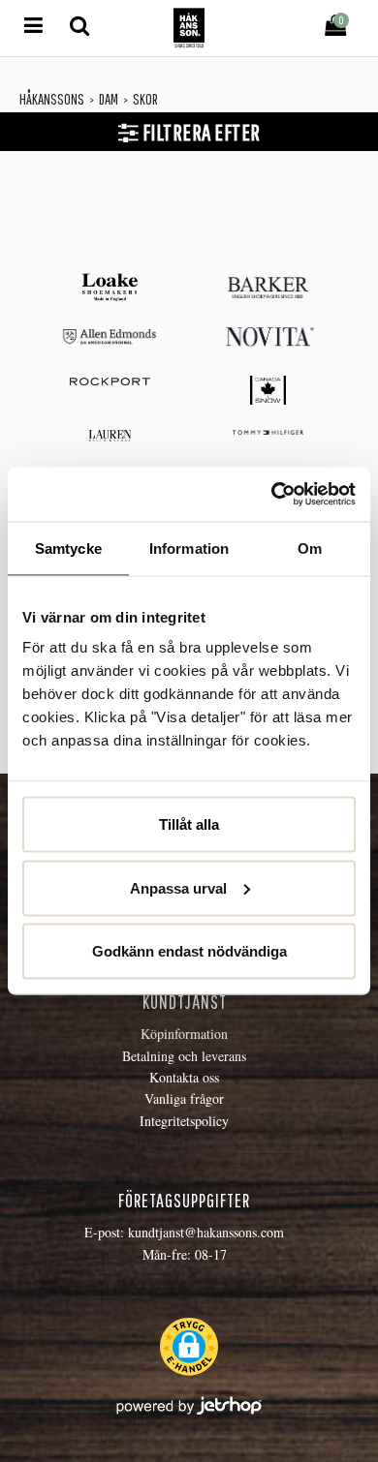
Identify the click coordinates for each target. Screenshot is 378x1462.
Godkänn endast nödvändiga (189, 951)
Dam (108, 98)
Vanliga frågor (184, 1098)
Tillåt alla (189, 824)
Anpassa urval (178, 887)
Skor (145, 98)
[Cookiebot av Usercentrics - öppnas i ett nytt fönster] (272, 494)
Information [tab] (189, 547)
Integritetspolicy (184, 1121)
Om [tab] (310, 547)
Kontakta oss (184, 1077)
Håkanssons (51, 98)
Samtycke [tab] (68, 547)
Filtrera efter (200, 131)
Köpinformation (184, 1033)
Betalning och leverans (184, 1056)
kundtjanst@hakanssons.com (206, 1232)
